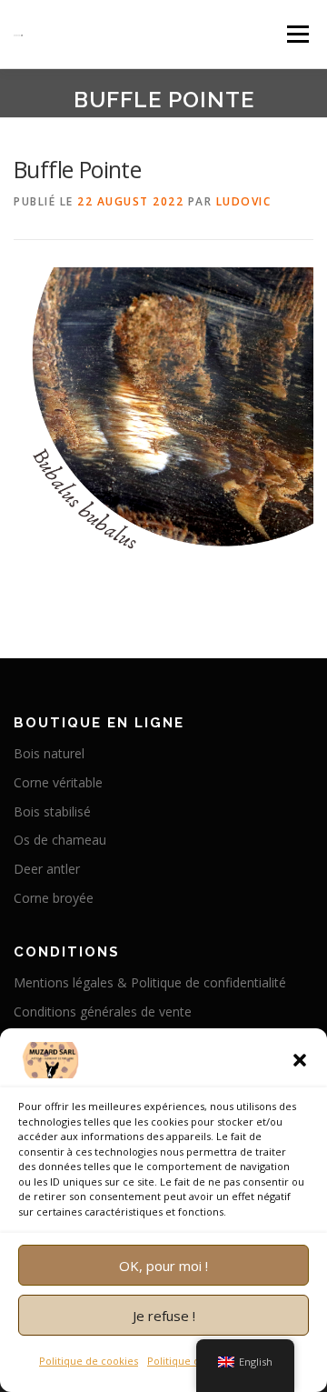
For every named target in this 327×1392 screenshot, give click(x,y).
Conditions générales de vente (103, 1011)
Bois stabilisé (52, 811)
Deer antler (47, 868)
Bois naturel (49, 753)
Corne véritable (58, 782)
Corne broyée (54, 897)
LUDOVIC (244, 201)
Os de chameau (60, 839)
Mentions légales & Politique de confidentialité (150, 982)
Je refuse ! (164, 1316)
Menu (297, 34)
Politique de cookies (88, 1360)
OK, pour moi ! (163, 1266)
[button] (300, 1060)
